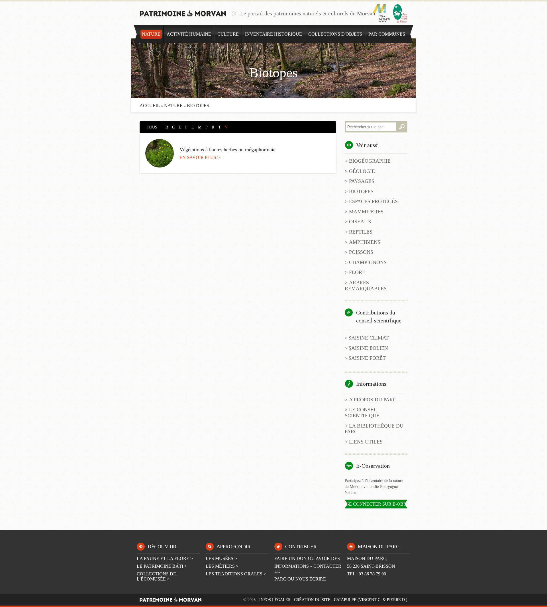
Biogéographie (370, 161)
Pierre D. (396, 600)
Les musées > (221, 558)
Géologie (362, 171)
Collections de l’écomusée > (156, 576)
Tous (152, 127)
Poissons (361, 252)
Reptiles (360, 232)
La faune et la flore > (165, 558)
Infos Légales (274, 600)
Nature (151, 34)
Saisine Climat (368, 338)
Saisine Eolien (368, 348)
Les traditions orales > (236, 573)
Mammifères (366, 211)
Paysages (361, 181)
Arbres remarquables (366, 285)
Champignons (368, 262)
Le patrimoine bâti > (162, 566)
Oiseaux (360, 221)
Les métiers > (222, 566)
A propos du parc (372, 399)
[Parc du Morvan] (400, 13)
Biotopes (361, 191)
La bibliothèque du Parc (374, 429)
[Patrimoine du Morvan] (183, 13)
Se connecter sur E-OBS (376, 504)
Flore (357, 272)
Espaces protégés (373, 201)
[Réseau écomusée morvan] (381, 13)
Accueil (150, 105)
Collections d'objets (335, 34)
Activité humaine (189, 34)
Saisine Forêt (367, 358)
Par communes (386, 34)
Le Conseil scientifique (362, 412)
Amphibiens (364, 242)
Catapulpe (345, 600)
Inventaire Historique (273, 34)
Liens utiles (366, 442)
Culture (228, 34)
